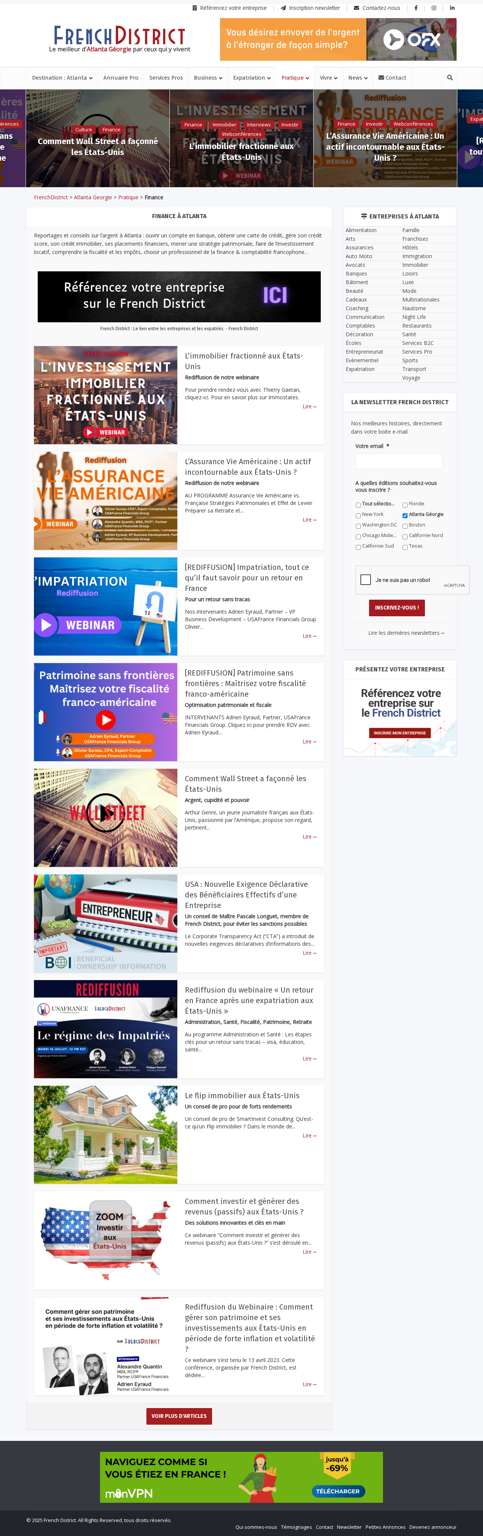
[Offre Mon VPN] (241, 1477)
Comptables (360, 325)
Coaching (357, 308)
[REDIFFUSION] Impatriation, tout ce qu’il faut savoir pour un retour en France (247, 578)
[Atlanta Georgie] (119, 35)
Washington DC (379, 525)
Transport (414, 368)
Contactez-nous (380, 7)
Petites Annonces (386, 1527)
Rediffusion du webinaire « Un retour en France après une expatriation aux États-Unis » (249, 1000)
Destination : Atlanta (59, 77)
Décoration (359, 334)
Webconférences (241, 134)
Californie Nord (426, 535)
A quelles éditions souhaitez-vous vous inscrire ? (396, 486)
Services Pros (166, 77)
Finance (111, 129)
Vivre (326, 77)
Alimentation (361, 230)
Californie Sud (378, 546)
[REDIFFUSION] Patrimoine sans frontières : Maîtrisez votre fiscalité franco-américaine (245, 683)
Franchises (415, 238)
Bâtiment (357, 282)
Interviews (259, 124)
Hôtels (410, 247)
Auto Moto (359, 256)
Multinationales (421, 299)
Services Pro (417, 351)
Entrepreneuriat (364, 351)
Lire (310, 406)
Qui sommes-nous (256, 1527)
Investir (289, 124)
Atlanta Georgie (93, 197)
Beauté (354, 290)
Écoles (353, 342)
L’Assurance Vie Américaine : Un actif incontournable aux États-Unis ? (385, 147)
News (355, 77)
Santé (409, 334)
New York (372, 514)
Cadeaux (356, 299)
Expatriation (249, 77)
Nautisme (414, 308)
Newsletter (349, 1527)
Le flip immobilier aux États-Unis (242, 1095)
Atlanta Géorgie (426, 514)
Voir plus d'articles (179, 1416)
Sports (410, 360)
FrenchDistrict (51, 197)
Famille (411, 230)
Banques (356, 273)
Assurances (360, 247)
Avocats (355, 264)
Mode (409, 290)
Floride (417, 503)
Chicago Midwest (379, 535)
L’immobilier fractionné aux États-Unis (241, 151)
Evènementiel (362, 360)
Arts (350, 238)
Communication (365, 316)
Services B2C (418, 342)
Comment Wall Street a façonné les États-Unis (98, 146)
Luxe (408, 282)
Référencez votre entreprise (233, 7)
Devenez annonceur (433, 1527)
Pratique (292, 77)
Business (205, 77)
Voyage (411, 377)
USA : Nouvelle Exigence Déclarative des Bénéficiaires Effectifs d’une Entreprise (246, 895)
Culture (83, 129)
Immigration (417, 256)
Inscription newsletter (314, 7)
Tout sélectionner (379, 503)
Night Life (414, 316)
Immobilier (225, 124)
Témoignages (296, 1527)
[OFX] (338, 39)
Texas (416, 546)
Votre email (372, 446)
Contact (395, 77)
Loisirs (410, 273)
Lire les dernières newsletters (406, 632)
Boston (417, 525)
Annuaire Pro (120, 77)
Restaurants (417, 325)
